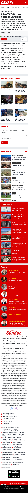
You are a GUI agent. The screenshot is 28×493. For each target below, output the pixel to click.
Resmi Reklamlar (6, 467)
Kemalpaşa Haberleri (19, 455)
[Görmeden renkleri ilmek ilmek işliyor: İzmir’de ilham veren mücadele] (21, 84)
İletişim (15, 429)
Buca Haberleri (17, 447)
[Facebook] (11, 408)
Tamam (19, 491)
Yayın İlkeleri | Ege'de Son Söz (9, 432)
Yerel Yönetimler (16, 7)
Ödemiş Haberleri (6, 462)
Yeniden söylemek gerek (15, 280)
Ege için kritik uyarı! (6, 89)
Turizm (23, 435)
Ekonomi (9, 434)
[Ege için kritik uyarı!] (7, 84)
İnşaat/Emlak (21, 434)
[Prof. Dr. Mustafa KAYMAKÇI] (4, 323)
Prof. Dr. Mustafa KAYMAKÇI (17, 321)
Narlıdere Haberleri (19, 461)
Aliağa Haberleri (6, 442)
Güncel (3, 7)
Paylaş (4, 39)
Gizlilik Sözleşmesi (6, 429)
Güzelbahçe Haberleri (19, 452)
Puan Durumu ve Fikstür (8, 418)
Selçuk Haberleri (6, 464)
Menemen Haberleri (7, 461)
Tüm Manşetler (6, 420)
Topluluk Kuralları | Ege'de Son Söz (10, 430)
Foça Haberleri (15, 451)
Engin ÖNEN (12, 285)
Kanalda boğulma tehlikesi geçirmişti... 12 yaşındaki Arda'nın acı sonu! (19, 174)
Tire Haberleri (16, 464)
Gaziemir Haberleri (7, 452)
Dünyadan (21, 432)
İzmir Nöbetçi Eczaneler (8, 413)
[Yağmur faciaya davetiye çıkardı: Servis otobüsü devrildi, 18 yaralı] (7, 112)
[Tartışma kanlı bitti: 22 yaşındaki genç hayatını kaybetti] (21, 99)
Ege (8, 7)
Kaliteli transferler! (14, 317)
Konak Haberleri (6, 459)
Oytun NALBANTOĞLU (15, 314)
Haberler (3, 11)
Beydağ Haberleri (18, 446)
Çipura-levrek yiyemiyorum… (17, 295)
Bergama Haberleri (7, 446)
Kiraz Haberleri (6, 457)
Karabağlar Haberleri (7, 454)
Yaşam (4, 439)
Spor (14, 177)
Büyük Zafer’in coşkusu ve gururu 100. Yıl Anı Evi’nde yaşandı (19, 166)
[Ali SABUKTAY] (4, 308)
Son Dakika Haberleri (8, 421)
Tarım (18, 435)
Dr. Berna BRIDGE (14, 270)
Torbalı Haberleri (6, 466)
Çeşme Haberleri (6, 449)
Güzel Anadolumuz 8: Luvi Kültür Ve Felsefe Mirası (17, 273)
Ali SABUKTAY (12, 307)
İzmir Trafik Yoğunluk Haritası (10, 416)
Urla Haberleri (16, 466)
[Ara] (23, 2)
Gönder (4, 142)
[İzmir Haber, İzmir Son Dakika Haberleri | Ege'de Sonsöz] (7, 2)
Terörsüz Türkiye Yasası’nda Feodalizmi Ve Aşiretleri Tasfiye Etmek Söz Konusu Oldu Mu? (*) (17, 324)
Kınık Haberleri (15, 457)
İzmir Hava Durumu (7, 414)
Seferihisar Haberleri (18, 462)
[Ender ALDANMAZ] (4, 301)
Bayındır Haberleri (6, 444)
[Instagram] (16, 408)
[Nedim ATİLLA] (4, 294)
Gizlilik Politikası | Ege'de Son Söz (10, 427)
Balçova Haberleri (17, 442)
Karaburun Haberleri (20, 454)
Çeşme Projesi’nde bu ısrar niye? (17, 309)
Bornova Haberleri (6, 447)
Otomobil (12, 435)
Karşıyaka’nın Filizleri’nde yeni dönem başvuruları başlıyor (18, 188)
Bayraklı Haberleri (17, 444)
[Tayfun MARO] (4, 279)
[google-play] (14, 476)
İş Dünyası (4, 435)
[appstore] (14, 472)
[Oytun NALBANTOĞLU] (4, 315)
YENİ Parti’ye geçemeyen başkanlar (16, 287)
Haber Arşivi (6, 423)
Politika (9, 439)
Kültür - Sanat (11, 437)
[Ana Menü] (25, 2)
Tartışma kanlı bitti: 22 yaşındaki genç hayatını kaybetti (20, 105)
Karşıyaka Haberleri (17, 155)
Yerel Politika (12, 441)
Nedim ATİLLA (12, 293)
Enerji (14, 434)
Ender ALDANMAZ (14, 299)
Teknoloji (4, 441)
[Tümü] (26, 151)
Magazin (19, 437)
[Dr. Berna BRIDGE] (4, 272)
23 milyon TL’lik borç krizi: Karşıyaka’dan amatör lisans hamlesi (18, 196)
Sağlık (15, 439)
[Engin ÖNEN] (4, 286)
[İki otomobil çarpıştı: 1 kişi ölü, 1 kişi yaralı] (7, 99)
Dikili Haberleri (5, 451)
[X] (14, 408)
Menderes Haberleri (17, 459)
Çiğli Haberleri (16, 449)
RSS (4, 484)
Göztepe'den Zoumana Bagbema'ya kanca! (18, 181)
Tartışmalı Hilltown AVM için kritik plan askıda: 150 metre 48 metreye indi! (19, 159)
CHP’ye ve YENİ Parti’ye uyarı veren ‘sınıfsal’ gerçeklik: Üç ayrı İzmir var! (17, 302)
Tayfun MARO (12, 278)
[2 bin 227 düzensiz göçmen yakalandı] (14, 36)
